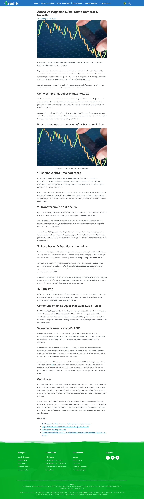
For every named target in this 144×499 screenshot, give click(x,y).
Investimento (105, 3)
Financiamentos (91, 3)
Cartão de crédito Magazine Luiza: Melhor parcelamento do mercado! (66, 424)
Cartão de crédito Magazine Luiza (54, 430)
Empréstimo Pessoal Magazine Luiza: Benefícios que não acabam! (65, 427)
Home (36, 3)
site (52, 365)
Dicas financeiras (63, 3)
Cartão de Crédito (47, 3)
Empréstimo (77, 3)
